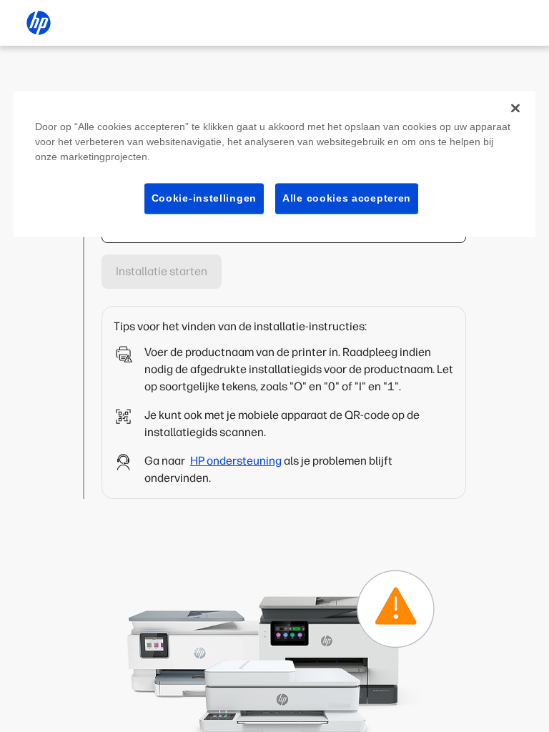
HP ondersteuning (236, 461)
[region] (274, 164)
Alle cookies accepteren (346, 198)
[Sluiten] (515, 108)
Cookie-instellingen (204, 198)
